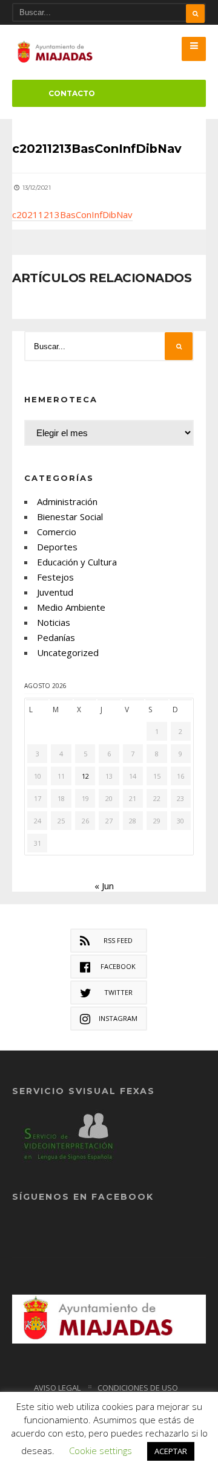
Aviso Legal (57, 1387)
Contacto (71, 93)
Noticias (53, 622)
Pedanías (56, 637)
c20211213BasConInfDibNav (72, 214)
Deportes (57, 547)
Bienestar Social (70, 516)
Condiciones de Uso (137, 1387)
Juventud (55, 592)
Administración (67, 501)
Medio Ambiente (71, 607)
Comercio (56, 532)
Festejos (55, 577)
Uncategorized (68, 652)
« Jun (104, 886)
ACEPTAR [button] (170, 1451)
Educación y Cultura (77, 562)
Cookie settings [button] (100, 1450)
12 (85, 776)
